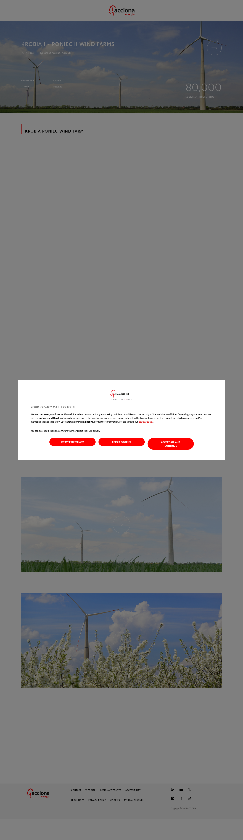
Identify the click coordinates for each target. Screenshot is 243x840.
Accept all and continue (170, 443)
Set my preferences (72, 441)
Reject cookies (121, 441)
